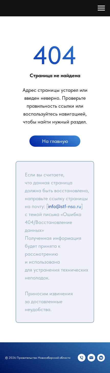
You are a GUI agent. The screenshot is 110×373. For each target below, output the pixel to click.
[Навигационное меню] (101, 8)
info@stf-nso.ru (64, 206)
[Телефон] (81, 357)
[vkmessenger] (101, 357)
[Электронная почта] (91, 357)
